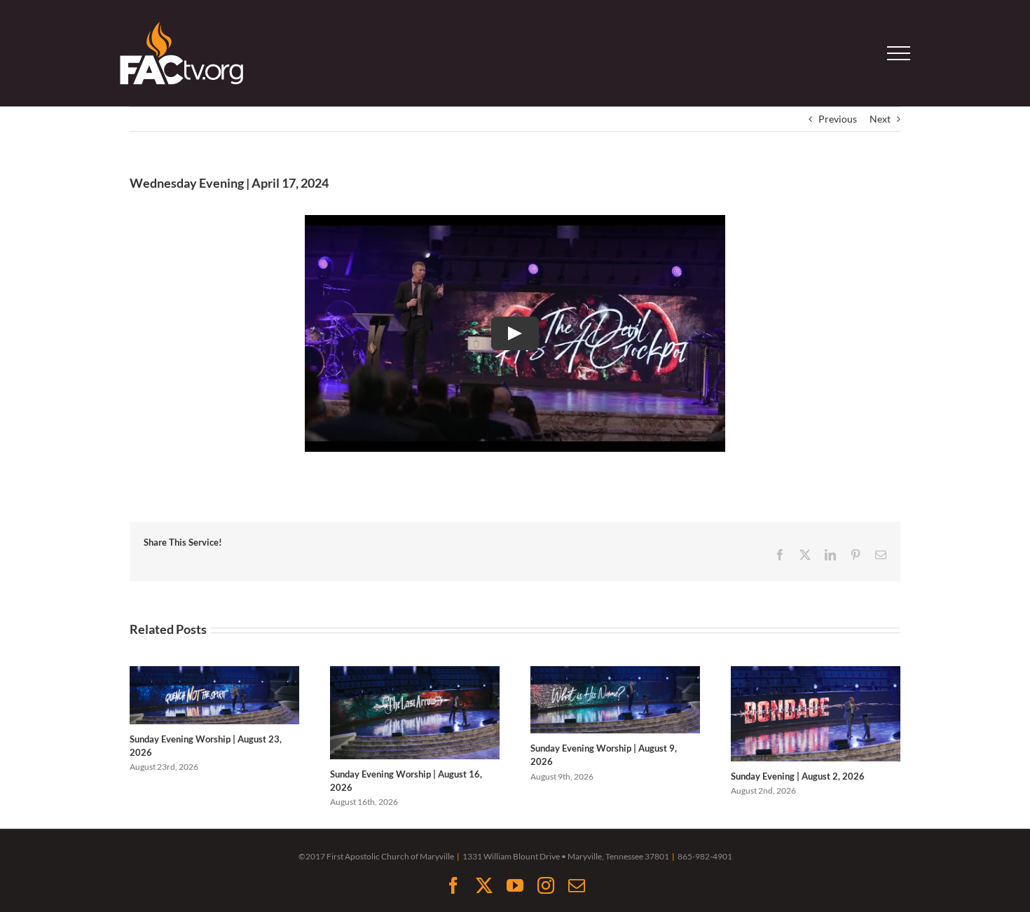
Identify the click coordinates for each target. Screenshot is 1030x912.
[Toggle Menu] (898, 53)
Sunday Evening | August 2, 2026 (798, 776)
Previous (837, 119)
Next (880, 119)
